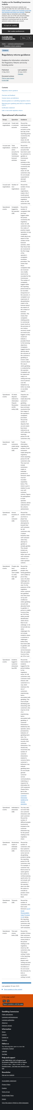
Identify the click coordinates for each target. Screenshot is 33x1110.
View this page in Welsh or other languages (15, 1103)
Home (4, 44)
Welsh (4, 1099)
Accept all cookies (10, 25)
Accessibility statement (9, 1081)
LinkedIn (4, 1051)
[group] (16, 990)
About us (4, 1023)
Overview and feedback (8, 95)
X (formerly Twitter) (8, 1049)
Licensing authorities (8, 1020)
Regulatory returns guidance (12, 46)
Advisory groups (7, 1026)
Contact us (5, 1037)
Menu (23, 38)
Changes (20, 74)
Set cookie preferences (16, 31)
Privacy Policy (6, 1085)
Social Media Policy (8, 1095)
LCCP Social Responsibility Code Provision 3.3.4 (25, 913)
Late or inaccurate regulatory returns (12, 110)
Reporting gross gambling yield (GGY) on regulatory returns (16, 104)
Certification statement (8, 108)
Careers (4, 1035)
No (8, 1001)
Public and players (7, 1014)
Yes (4, 1001)
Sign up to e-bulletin (8, 1075)
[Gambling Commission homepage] (8, 39)
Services (4, 1040)
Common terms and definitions (10, 98)
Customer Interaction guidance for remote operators (24, 800)
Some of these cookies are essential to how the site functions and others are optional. (16, 11)
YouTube (4, 1054)
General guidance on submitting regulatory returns (16, 101)
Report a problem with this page (13, 1004)
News (4, 1032)
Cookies (4, 1088)
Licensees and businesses (16, 44)
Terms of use (6, 1092)
